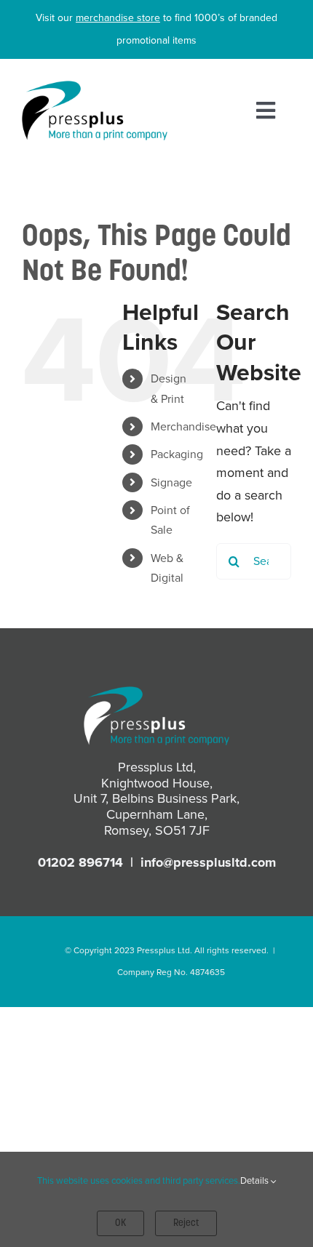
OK (120, 1223)
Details (255, 1180)
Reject (186, 1223)
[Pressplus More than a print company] (94, 87)
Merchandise (183, 426)
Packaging (177, 454)
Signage (171, 482)
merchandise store (118, 17)
